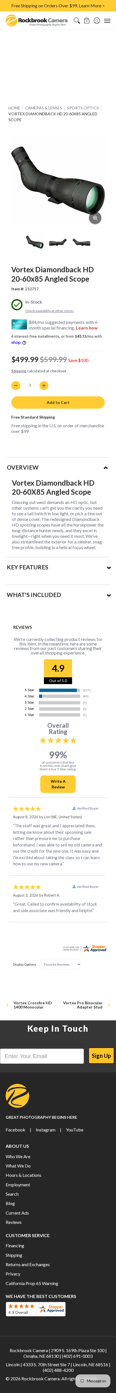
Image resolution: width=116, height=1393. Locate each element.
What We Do (18, 1165)
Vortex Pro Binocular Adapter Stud (82, 1005)
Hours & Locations (23, 1175)
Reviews (14, 1222)
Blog (10, 1203)
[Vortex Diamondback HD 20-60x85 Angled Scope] (35, 242)
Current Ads (17, 1212)
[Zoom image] (95, 218)
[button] (87, 20)
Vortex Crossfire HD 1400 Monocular (33, 1005)
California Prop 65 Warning (32, 1283)
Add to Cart (58, 402)
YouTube (74, 1129)
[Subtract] (15, 385)
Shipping (18, 371)
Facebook (15, 1129)
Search (12, 1194)
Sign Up (101, 1055)
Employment (18, 1184)
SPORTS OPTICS (83, 107)
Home (14, 107)
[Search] (77, 20)
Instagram (45, 1129)
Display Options (24, 964)
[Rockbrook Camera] (37, 20)
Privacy (13, 1273)
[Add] (43, 385)
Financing (15, 1245)
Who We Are (18, 1156)
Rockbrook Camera (40, 1378)
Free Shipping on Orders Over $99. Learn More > (58, 5)
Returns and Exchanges (28, 1264)
